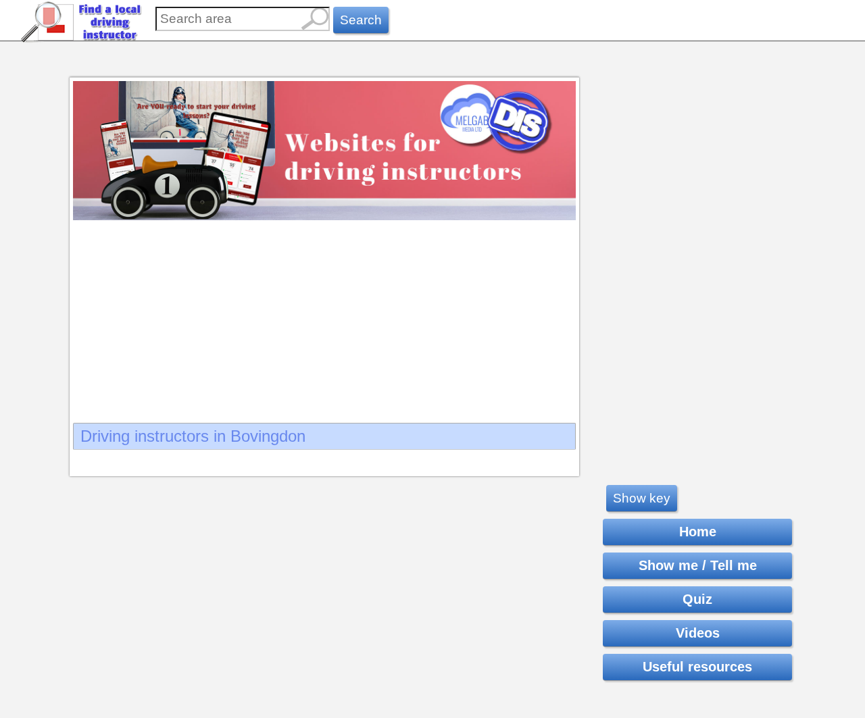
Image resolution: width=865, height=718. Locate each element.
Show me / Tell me (698, 565)
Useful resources (697, 666)
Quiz (697, 599)
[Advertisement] (324, 317)
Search (361, 20)
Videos (698, 632)
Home (697, 531)
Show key (641, 498)
